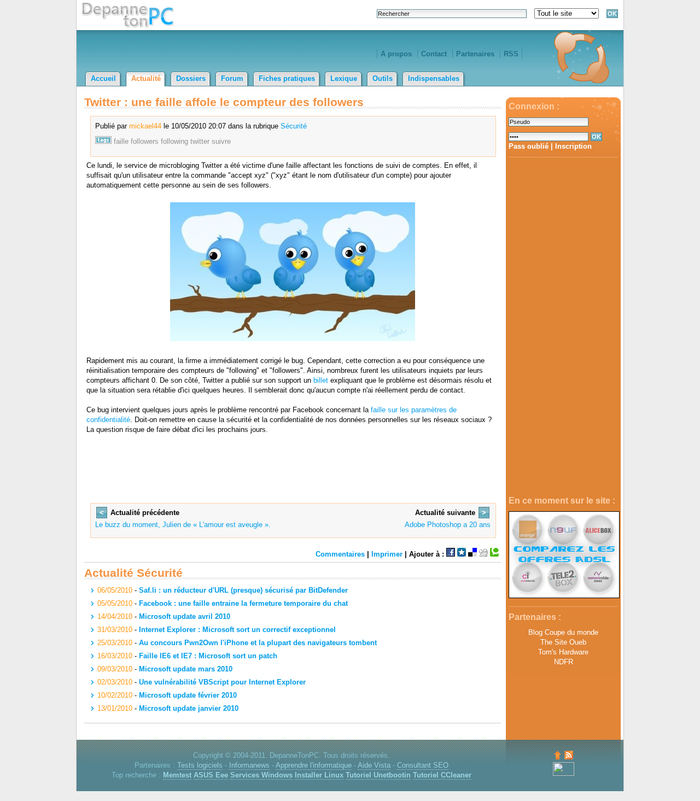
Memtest (177, 775)
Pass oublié (529, 146)
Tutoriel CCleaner (442, 775)
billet (320, 380)
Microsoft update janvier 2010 (188, 708)
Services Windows (261, 775)
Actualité (146, 78)
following (174, 141)
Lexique (343, 78)
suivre (221, 141)
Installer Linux (319, 775)
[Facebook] (450, 554)
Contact (434, 54)
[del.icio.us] (472, 554)
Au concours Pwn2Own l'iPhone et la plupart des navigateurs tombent (258, 643)
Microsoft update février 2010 (188, 695)
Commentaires (340, 554)
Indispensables (433, 78)
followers (145, 141)
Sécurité (294, 126)
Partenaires (475, 54)
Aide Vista (374, 765)
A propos (396, 54)
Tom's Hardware (563, 652)
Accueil (103, 78)
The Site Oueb (563, 642)
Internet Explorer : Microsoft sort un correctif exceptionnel (237, 629)
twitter (199, 141)
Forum (232, 78)
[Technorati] (494, 554)
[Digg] (483, 554)
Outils (382, 78)
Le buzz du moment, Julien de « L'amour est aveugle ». (183, 525)
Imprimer (386, 554)
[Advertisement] (563, 327)
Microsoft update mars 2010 (185, 669)
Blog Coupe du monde (563, 632)
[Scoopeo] (461, 554)
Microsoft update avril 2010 (184, 616)
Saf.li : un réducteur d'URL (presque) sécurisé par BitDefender (243, 590)
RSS (511, 54)
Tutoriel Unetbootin (378, 775)
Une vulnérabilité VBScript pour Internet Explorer (222, 682)
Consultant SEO (422, 765)
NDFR (563, 662)
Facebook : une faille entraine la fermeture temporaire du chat (243, 603)
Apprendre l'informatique (314, 765)
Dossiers (191, 78)
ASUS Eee (211, 775)
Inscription (573, 146)
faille (121, 141)
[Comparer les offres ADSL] (564, 596)
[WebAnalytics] (563, 773)
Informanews (249, 765)
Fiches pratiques (287, 78)
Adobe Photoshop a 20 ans (448, 525)
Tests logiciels (200, 765)
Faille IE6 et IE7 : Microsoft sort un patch (208, 656)
